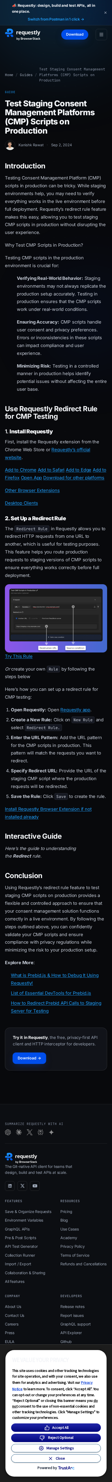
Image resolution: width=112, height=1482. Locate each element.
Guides (26, 75)
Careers (11, 1324)
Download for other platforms (73, 477)
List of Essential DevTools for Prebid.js (51, 993)
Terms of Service (74, 1255)
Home (9, 75)
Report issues (72, 1315)
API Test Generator (21, 1246)
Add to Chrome (20, 470)
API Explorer (71, 1332)
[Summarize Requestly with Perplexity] (40, 1132)
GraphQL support (75, 1324)
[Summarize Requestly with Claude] (19, 1132)
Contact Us (14, 1315)
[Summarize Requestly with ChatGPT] (8, 1132)
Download (74, 34)
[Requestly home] (23, 34)
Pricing (66, 1211)
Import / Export (18, 1264)
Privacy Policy (72, 1246)
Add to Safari (51, 470)
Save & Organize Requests (28, 1211)
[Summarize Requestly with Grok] (30, 1132)
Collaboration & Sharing (25, 1272)
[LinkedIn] (10, 1186)
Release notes (72, 1306)
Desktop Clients (21, 503)
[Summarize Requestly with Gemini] (51, 1132)
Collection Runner (20, 1255)
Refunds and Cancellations (83, 1264)
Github (66, 1341)
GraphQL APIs (17, 1229)
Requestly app (75, 709)
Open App (31, 477)
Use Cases (69, 1229)
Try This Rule (19, 656)
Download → (29, 1058)
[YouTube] (35, 1186)
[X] (22, 1186)
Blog (64, 1220)
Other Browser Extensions (32, 490)
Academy (68, 1237)
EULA (9, 1341)
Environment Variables (24, 1220)
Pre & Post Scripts (20, 1237)
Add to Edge (78, 470)
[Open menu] (101, 34)
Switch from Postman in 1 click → (56, 19)
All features (14, 1281)
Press (9, 1332)
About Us (13, 1306)
